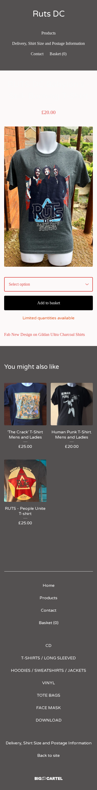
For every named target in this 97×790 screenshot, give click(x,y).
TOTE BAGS (48, 695)
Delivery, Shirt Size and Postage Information (48, 43)
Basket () (58, 54)
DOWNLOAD (49, 720)
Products (48, 33)
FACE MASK (48, 707)
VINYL (48, 683)
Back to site (48, 755)
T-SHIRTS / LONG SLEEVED (48, 658)
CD (48, 645)
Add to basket (48, 303)
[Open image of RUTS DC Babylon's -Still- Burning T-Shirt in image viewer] (48, 196)
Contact (37, 54)
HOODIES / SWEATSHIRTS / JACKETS (48, 670)
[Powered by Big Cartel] (49, 778)
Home (49, 585)
